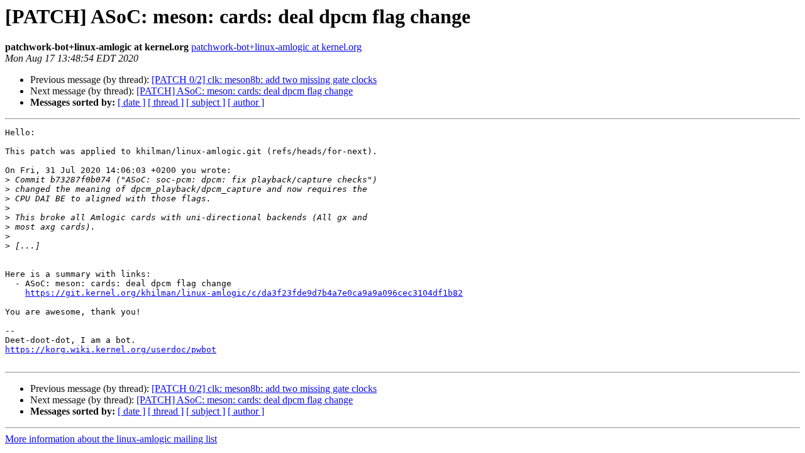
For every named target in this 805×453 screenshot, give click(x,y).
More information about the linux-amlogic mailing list (111, 438)
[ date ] (131, 102)
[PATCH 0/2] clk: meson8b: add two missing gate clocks (264, 79)
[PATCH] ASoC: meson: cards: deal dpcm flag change (244, 91)
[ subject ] (205, 102)
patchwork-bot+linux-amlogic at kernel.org (276, 47)
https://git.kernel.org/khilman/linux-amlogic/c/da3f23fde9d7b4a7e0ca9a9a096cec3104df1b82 (244, 293)
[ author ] (246, 102)
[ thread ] (166, 102)
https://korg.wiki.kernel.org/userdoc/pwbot (110, 349)
